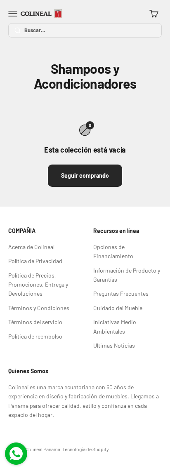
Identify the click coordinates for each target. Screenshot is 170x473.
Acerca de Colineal (31, 246)
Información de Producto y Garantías (126, 275)
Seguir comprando (85, 175)
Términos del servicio (35, 321)
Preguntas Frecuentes (121, 293)
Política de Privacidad (35, 260)
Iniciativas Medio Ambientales (114, 326)
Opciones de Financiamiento (113, 251)
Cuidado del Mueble (117, 307)
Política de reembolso (35, 336)
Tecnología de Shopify (85, 449)
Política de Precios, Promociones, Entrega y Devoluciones (38, 284)
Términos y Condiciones (38, 307)
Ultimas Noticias (114, 345)
